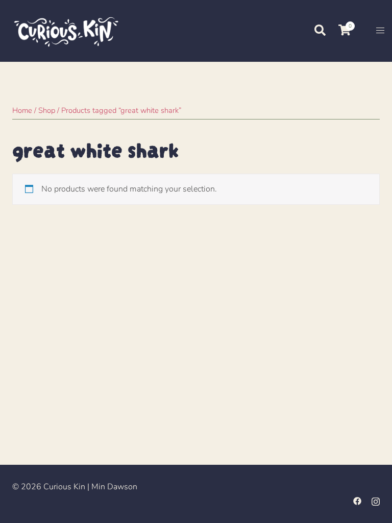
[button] (319, 31)
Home (22, 110)
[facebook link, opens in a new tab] (357, 500)
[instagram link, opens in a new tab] (376, 500)
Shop (46, 110)
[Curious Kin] (65, 30)
